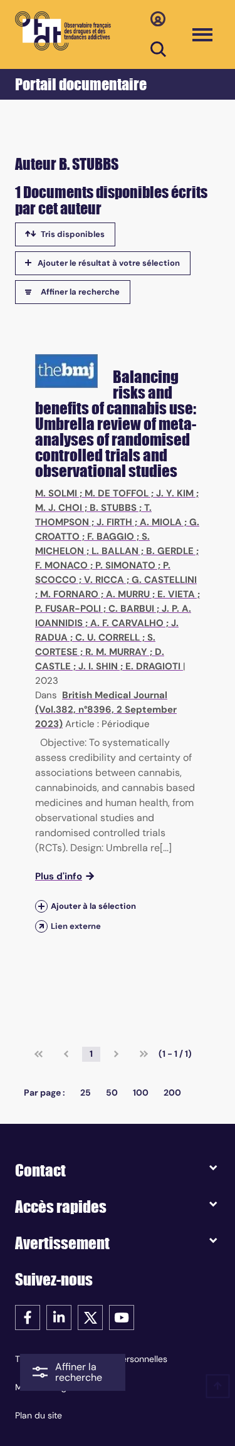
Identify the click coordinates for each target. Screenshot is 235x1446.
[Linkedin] (58, 1316)
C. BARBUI (131, 608)
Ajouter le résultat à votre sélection (109, 263)
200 (172, 1092)
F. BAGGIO (110, 536)
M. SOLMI (56, 493)
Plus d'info (58, 876)
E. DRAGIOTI (152, 666)
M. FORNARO (69, 594)
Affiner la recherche (80, 291)
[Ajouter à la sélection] (41, 906)
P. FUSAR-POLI (68, 608)
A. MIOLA (161, 522)
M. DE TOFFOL (117, 493)
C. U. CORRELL (107, 637)
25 (85, 1092)
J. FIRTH (114, 522)
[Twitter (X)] (90, 1316)
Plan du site (38, 1415)
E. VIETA (176, 594)
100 (141, 1092)
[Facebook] (27, 1316)
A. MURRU (128, 594)
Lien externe (76, 926)
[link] (38, 1054)
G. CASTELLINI (164, 580)
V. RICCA (104, 580)
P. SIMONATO (125, 565)
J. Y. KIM (175, 493)
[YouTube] (121, 1316)
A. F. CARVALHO (127, 623)
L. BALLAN (114, 551)
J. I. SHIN (98, 666)
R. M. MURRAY (116, 652)
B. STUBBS (113, 507)
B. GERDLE (170, 551)
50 (112, 1092)
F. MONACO (61, 565)
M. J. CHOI (58, 507)
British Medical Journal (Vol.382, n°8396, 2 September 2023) (106, 709)
